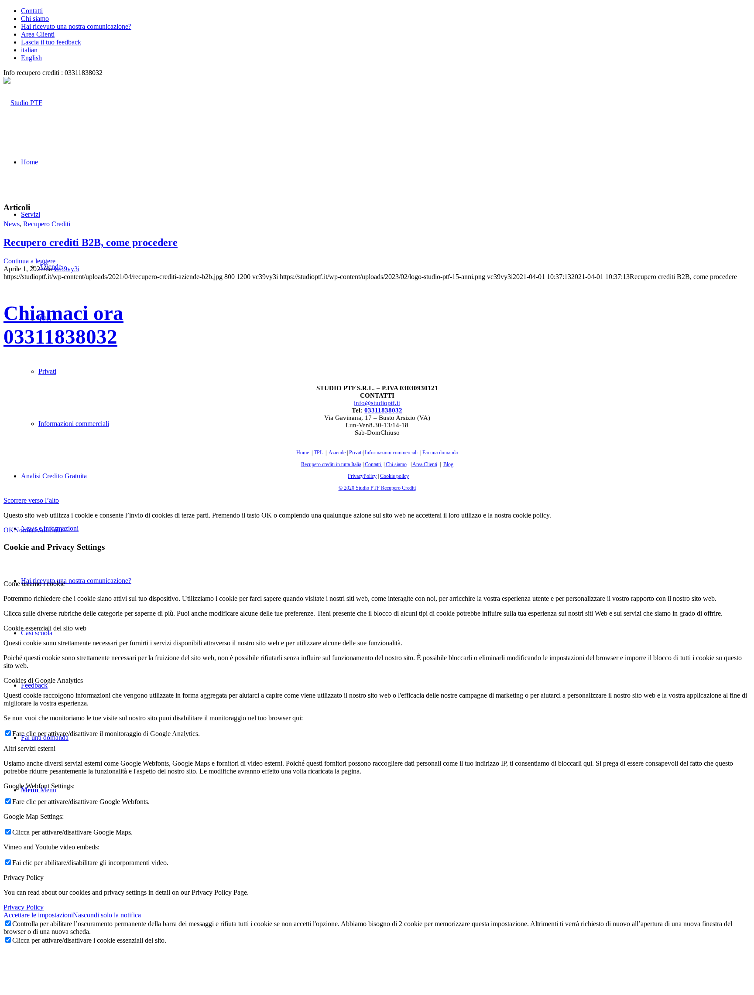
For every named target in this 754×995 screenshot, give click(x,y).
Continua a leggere (29, 261)
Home (302, 453)
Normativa (28, 530)
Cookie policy (394, 476)
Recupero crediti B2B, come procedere (90, 242)
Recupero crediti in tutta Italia (331, 464)
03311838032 (383, 410)
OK (8, 530)
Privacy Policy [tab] (23, 877)
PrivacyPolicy (362, 476)
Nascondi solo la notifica (107, 915)
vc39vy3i (66, 269)
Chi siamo (35, 18)
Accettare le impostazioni (38, 915)
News (11, 224)
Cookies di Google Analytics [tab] (43, 680)
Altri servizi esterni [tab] (29, 748)
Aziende (337, 453)
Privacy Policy (23, 907)
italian (29, 50)
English (31, 57)
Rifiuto (52, 530)
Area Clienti (38, 34)
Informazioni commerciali (391, 453)
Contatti (32, 10)
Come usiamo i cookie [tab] (34, 583)
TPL (318, 453)
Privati (356, 453)
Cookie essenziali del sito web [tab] (44, 628)
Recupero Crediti (46, 224)
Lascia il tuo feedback (51, 42)
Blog (448, 464)
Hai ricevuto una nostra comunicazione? (76, 26)
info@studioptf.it (377, 402)
